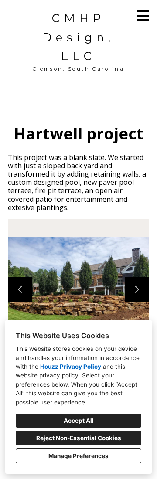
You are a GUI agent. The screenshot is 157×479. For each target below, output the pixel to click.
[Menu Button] (143, 15)
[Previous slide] (20, 289)
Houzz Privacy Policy (70, 366)
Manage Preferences (78, 455)
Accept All (79, 420)
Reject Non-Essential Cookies (78, 438)
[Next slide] (137, 289)
